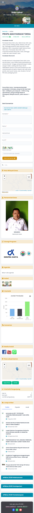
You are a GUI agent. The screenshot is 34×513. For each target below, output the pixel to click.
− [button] (4, 179)
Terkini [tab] (7, 407)
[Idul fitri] (25, 20)
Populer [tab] (17, 407)
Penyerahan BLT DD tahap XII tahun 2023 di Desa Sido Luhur (18, 465)
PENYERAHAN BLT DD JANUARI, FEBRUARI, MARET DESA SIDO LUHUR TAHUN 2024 (19, 441)
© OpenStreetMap (23, 190)
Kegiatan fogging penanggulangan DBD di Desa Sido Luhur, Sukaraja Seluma (18, 457)
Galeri (6, 278)
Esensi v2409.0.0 (11, 506)
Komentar (5, 114)
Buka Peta (7, 383)
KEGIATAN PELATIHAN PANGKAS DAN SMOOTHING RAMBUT (17, 423)
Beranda (4, 31)
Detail (15, 383)
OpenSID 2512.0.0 (22, 506)
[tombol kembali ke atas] (30, 509)
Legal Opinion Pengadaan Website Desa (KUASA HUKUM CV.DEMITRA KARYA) (17, 432)
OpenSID (29, 190)
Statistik (7, 291)
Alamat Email (6, 133)
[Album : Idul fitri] (7, 284)
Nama (4, 126)
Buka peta (5, 192)
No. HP (4, 140)
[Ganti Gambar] (6, 150)
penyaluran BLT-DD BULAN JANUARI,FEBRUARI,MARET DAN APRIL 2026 (17, 415)
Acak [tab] (27, 407)
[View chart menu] (30, 296)
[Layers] (29, 177)
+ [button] (4, 176)
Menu (18, 26)
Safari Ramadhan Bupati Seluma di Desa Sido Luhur (17, 448)
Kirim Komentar (9, 158)
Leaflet (16, 190)
